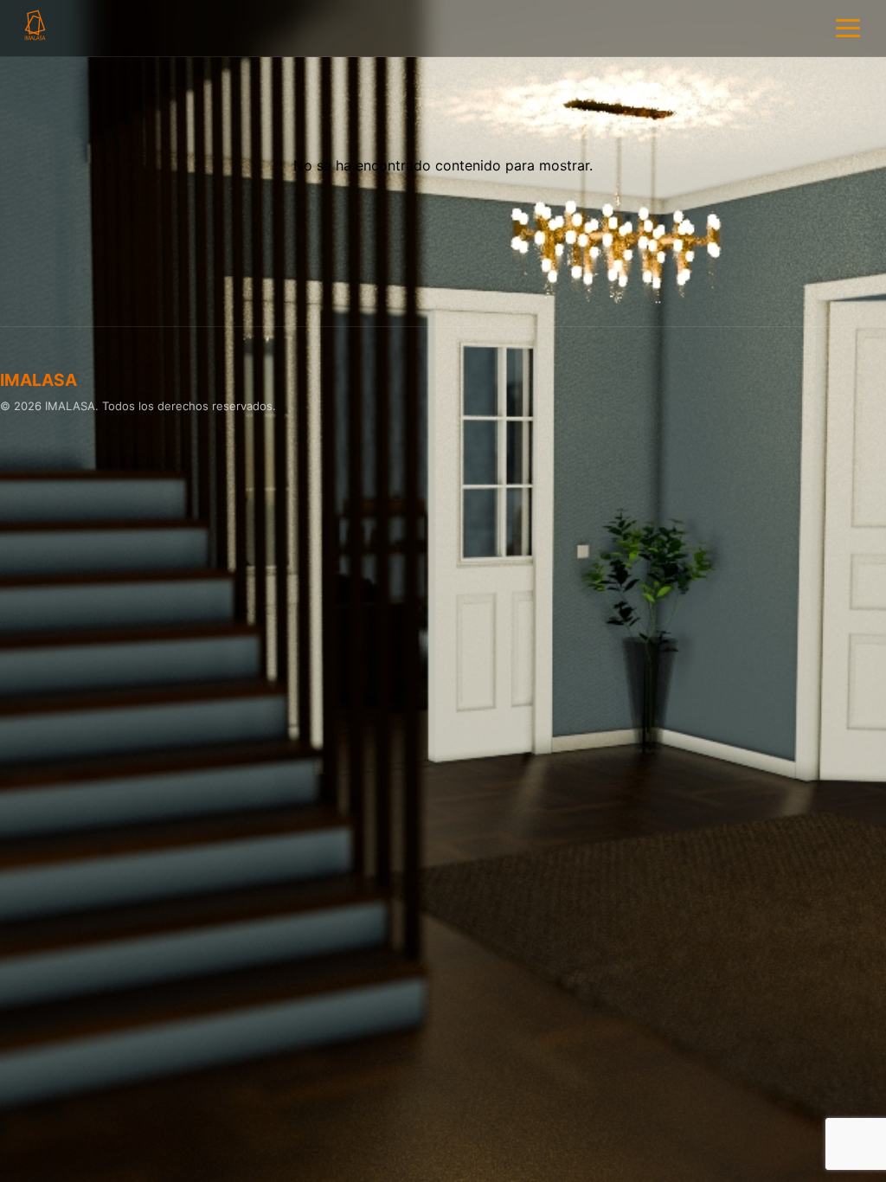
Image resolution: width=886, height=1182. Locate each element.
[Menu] (848, 28)
